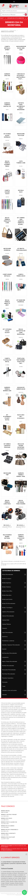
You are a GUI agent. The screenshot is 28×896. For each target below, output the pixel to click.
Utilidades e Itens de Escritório (9, 690)
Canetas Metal (5, 620)
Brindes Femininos (6, 587)
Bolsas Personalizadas (7, 574)
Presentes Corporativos (7, 678)
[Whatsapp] (24, 892)
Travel (3, 686)
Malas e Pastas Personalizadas (9, 661)
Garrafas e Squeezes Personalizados (11, 645)
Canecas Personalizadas (8, 616)
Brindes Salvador (13, 885)
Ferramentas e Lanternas (8, 640)
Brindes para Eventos (7, 599)
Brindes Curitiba (5, 881)
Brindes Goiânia (14, 881)
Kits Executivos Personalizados (9, 653)
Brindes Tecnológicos (7, 607)
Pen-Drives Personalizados (8, 674)
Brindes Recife (5, 885)
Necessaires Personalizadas (9, 669)
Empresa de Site (19, 894)
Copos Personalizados (7, 632)
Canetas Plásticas (6, 624)
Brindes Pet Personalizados (8, 603)
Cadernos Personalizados (8, 611)
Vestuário (4, 694)
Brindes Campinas (10, 883)
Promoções (4, 682)
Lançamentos (5, 657)
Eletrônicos (5, 636)
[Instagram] (26, 854)
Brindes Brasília (19, 883)
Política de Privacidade (7, 868)
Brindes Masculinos (6, 595)
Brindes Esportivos (6, 583)
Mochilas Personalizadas (8, 665)
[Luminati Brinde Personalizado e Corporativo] (14, 6)
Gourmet (4, 649)
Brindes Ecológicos (6, 578)
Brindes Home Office (7, 591)
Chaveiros (4, 628)
